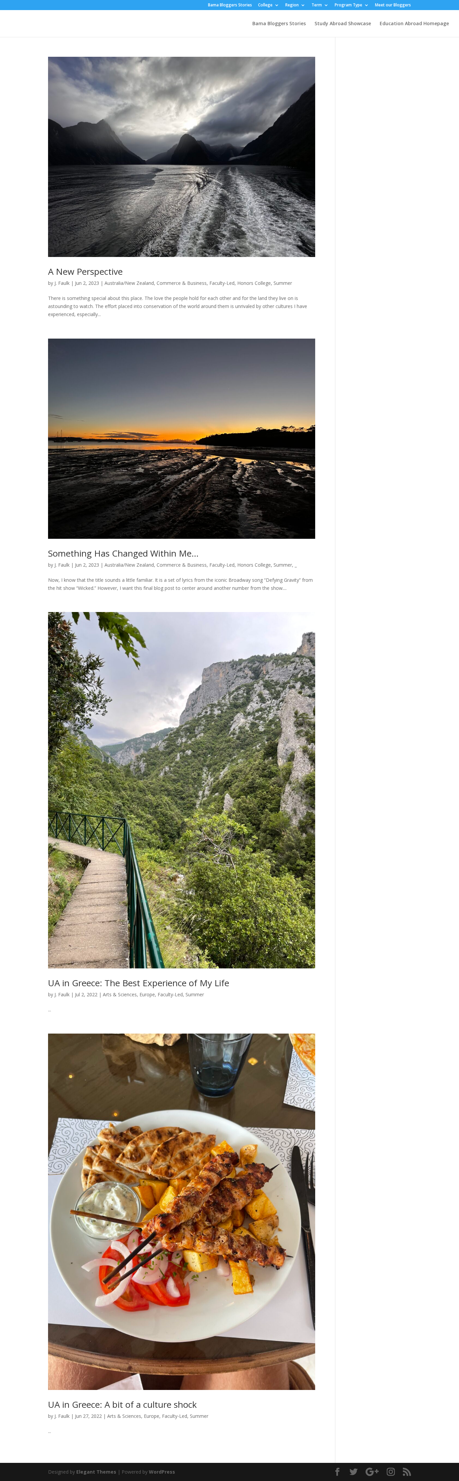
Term (316, 5)
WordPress (162, 1472)
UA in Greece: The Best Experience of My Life (138, 983)
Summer (283, 283)
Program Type (348, 5)
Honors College (254, 283)
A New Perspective (85, 271)
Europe (147, 994)
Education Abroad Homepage (414, 24)
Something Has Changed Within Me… (123, 553)
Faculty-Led (222, 283)
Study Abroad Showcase (343, 24)
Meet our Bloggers (393, 5)
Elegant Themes (96, 1472)
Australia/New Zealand (129, 283)
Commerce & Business (182, 283)
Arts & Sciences (120, 994)
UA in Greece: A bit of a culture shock (122, 1404)
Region (292, 5)
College (265, 5)
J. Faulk (62, 283)
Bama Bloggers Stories (230, 5)
